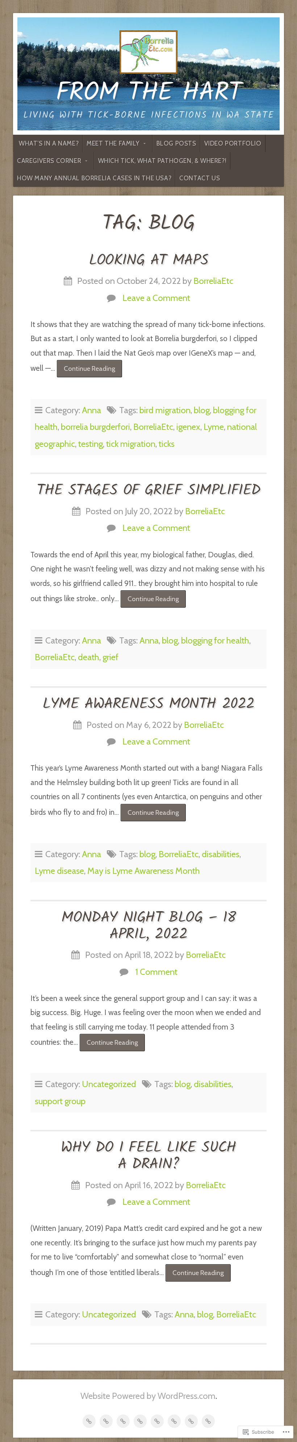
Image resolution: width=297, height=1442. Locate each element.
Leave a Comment (156, 298)
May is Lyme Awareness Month (143, 870)
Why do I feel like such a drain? (148, 1156)
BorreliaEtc (213, 281)
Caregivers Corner (49, 160)
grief (110, 657)
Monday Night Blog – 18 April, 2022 (148, 926)
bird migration (165, 410)
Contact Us (199, 178)
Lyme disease (59, 870)
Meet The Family (113, 143)
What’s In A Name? (49, 143)
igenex (188, 427)
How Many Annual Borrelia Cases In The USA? (94, 178)
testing (90, 444)
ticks (167, 444)
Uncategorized (109, 1084)
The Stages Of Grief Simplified (148, 491)
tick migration (130, 444)
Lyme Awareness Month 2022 (148, 704)
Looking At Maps (148, 261)
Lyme (214, 427)
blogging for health (215, 640)
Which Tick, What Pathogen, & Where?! (162, 160)
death (88, 657)
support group (60, 1101)
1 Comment (156, 972)
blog (202, 410)
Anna (91, 410)
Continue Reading (86, 370)
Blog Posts (176, 143)
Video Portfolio (233, 143)
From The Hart (149, 93)
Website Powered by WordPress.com (148, 1396)
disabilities (220, 854)
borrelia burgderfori (95, 427)
